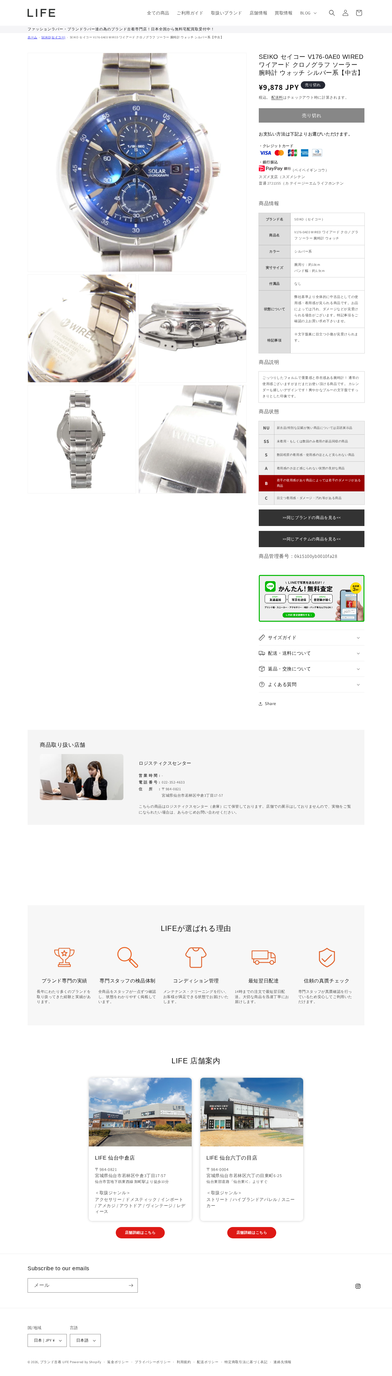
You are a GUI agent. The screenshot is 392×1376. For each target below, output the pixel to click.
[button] (307, 12)
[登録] (131, 1285)
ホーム (32, 37)
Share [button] (270, 703)
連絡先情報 (282, 1362)
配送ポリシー (207, 1362)
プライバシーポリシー (153, 1362)
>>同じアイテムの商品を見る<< (312, 539)
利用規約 (184, 1362)
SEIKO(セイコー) (53, 37)
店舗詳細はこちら (140, 1232)
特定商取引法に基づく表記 (245, 1362)
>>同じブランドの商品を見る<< (312, 517)
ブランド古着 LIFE (54, 1362)
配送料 (277, 97)
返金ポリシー (118, 1362)
